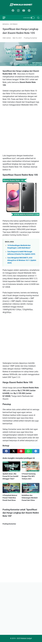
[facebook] (6, 451)
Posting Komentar (30, 38)
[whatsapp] (28, 451)
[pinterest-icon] (29, 10)
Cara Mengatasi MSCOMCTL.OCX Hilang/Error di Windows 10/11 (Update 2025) (21, 260)
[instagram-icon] (18, 10)
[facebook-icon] (13, 10)
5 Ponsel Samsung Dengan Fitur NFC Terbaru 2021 (28, 476)
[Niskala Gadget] (21, 5)
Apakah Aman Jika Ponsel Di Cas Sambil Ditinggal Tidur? (10, 476)
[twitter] (13, 451)
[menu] (5, 18)
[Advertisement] (21, 130)
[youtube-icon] (23, 10)
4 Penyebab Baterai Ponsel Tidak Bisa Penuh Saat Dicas (10, 497)
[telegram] (35, 451)
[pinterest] (21, 451)
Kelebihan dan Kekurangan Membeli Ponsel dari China (30, 497)
